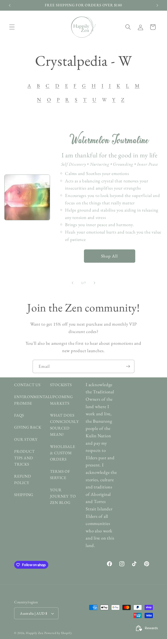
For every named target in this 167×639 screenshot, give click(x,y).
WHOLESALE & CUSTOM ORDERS (62, 453)
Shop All (109, 256)
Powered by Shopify (58, 633)
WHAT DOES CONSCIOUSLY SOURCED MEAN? (64, 425)
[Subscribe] (128, 366)
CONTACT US (27, 384)
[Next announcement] (157, 5)
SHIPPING (23, 494)
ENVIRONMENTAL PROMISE (32, 399)
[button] (12, 27)
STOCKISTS (61, 384)
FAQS (19, 415)
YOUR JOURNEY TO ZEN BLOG (63, 496)
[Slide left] (72, 283)
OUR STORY (26, 439)
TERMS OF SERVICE (60, 474)
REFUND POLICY (22, 479)
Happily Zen (34, 633)
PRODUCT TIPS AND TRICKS (24, 458)
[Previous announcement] (9, 5)
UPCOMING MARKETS (61, 399)
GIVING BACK (27, 427)
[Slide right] (94, 283)
